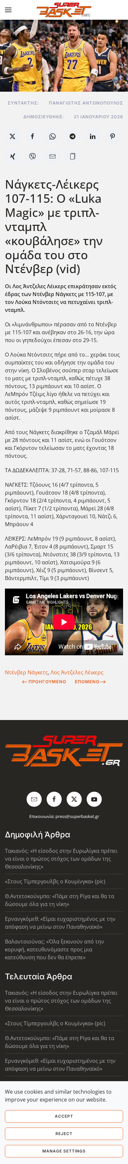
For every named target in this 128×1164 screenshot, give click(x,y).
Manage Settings (64, 1151)
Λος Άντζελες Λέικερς (77, 672)
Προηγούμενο (47, 681)
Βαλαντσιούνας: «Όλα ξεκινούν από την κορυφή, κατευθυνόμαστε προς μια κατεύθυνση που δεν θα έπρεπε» (54, 949)
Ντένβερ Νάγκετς (26, 672)
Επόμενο (87, 681)
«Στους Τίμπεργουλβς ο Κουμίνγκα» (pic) (55, 881)
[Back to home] (64, 10)
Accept (64, 1116)
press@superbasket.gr (77, 816)
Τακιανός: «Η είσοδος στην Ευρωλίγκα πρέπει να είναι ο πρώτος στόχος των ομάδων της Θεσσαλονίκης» (61, 858)
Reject (64, 1133)
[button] (8, 10)
